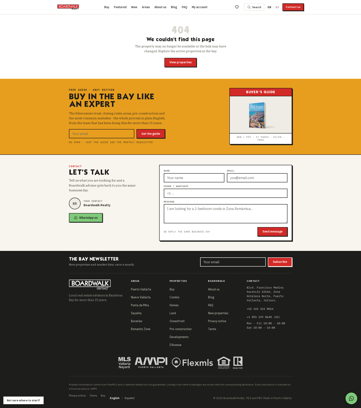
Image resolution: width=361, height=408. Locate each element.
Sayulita (136, 313)
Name (167, 170)
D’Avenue (176, 345)
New (134, 7)
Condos (174, 297)
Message (169, 201)
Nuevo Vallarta (141, 297)
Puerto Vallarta (141, 289)
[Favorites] (237, 7)
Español (129, 398)
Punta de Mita (140, 305)
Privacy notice (217, 321)
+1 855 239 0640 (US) (263, 317)
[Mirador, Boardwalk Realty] (68, 7)
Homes (174, 305)
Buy (106, 7)
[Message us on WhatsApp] (351, 398)
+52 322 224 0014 (260, 308)
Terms (212, 329)
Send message (272, 231)
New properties (218, 313)
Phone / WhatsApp (176, 186)
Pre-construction (181, 329)
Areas (146, 7)
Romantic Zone (140, 329)
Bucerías (136, 321)
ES (277, 7)
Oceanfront (177, 321)
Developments (179, 337)
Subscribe (280, 262)
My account (199, 7)
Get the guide (150, 134)
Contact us (293, 7)
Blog (174, 7)
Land (173, 313)
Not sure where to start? (23, 400)
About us (160, 7)
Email (231, 170)
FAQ (184, 7)
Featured (120, 7)
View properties (180, 62)
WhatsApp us (88, 218)
